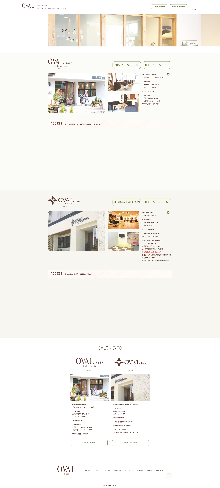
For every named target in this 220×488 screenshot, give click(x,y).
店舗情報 (140, 470)
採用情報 (149, 470)
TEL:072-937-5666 (157, 202)
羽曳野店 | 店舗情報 (130, 442)
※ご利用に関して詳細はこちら (151, 252)
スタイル (107, 470)
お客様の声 (117, 470)
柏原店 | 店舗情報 (89, 442)
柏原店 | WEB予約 (159, 6)
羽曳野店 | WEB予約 (178, 6)
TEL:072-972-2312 (157, 64)
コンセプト (88, 470)
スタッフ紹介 (129, 470)
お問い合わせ (160, 470)
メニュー (98, 470)
